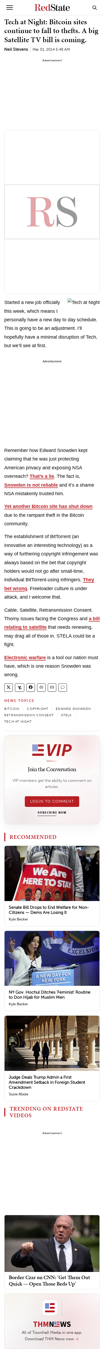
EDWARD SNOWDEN (73, 709)
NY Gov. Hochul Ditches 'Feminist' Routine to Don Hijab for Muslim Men (49, 995)
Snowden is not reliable (31, 485)
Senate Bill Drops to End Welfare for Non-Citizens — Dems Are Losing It (49, 910)
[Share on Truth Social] (19, 687)
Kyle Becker (18, 919)
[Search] (95, 7)
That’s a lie (42, 476)
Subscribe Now (52, 812)
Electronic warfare (25, 657)
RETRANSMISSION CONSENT (29, 715)
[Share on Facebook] (30, 687)
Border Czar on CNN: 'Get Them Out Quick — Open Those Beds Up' (49, 1280)
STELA (66, 715)
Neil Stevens (16, 49)
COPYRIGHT (37, 709)
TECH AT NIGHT (18, 721)
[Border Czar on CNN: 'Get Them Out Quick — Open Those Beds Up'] (52, 1243)
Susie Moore (18, 1094)
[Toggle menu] (9, 7)
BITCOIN (11, 709)
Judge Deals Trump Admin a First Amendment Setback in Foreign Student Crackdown (47, 1082)
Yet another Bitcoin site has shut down (48, 506)
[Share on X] (8, 687)
